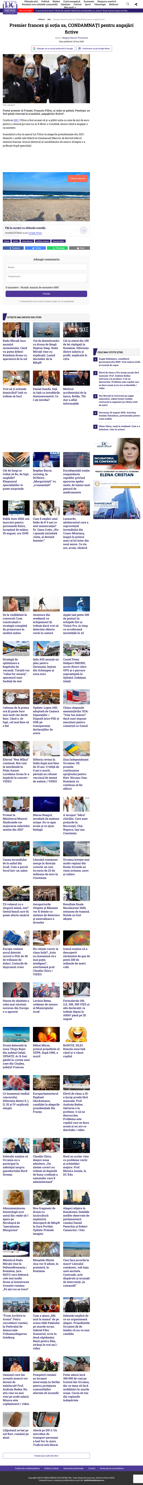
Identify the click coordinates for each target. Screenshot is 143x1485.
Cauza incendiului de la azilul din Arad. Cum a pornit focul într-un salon (15, 865)
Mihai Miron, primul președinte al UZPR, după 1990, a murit (46, 1050)
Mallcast (113, 4)
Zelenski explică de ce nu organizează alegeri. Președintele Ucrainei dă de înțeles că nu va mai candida (76, 1325)
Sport (88, 4)
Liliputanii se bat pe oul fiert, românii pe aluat (16, 1433)
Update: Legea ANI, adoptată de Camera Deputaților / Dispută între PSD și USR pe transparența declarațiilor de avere (46, 720)
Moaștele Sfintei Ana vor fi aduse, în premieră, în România (46, 1265)
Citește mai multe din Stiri (46, 1455)
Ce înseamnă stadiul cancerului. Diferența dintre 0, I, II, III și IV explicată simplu (16, 1101)
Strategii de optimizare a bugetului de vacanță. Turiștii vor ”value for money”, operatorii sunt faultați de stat (16, 670)
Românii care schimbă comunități (40, 4)
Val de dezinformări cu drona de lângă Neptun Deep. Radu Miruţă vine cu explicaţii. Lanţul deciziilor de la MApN (46, 351)
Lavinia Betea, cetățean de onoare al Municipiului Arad (45, 1006)
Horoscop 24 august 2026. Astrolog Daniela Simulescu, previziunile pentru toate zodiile (119, 415)
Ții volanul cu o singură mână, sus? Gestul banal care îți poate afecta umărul (16, 909)
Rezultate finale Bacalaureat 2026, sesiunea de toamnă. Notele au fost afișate (76, 911)
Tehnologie (100, 4)
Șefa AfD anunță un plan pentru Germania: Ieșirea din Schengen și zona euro (46, 666)
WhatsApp (59, 248)
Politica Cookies (51, 1468)
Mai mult (70, 7)
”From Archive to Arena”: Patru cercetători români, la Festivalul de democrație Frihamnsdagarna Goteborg (15, 1326)
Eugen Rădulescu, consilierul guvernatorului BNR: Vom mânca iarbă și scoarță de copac (119, 361)
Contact (91, 1468)
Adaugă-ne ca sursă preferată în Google (55, 48)
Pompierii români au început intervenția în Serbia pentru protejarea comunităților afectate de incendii (46, 1384)
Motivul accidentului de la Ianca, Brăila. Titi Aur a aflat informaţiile (74, 396)
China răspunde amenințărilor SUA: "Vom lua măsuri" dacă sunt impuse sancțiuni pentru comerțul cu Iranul (75, 717)
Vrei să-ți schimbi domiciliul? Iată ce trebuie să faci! (15, 392)
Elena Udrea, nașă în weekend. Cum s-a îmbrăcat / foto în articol (119, 428)
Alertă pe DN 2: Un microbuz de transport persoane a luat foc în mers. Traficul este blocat (45, 1437)
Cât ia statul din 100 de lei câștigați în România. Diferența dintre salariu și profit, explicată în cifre (76, 350)
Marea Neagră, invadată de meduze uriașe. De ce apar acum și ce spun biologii (46, 822)
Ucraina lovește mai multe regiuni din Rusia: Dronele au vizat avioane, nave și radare (76, 867)
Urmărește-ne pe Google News (96, 48)
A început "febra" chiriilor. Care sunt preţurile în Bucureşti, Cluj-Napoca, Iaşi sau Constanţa (75, 824)
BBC (16, 120)
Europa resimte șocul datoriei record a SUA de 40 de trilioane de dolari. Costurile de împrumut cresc (15, 958)
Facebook (15, 248)
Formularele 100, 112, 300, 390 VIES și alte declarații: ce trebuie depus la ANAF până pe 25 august (76, 1010)
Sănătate (65, 4)
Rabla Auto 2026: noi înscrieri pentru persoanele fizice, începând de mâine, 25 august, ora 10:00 (16, 526)
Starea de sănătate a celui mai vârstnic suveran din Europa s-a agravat (16, 1006)
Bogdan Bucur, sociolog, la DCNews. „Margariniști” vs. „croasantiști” (44, 478)
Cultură (78, 4)
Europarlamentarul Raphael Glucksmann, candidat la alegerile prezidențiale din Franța (46, 1102)
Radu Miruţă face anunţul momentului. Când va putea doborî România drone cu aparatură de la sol (15, 350)
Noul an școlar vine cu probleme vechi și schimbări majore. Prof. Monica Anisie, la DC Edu (76, 1165)
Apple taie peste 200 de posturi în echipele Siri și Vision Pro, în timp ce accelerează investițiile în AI (76, 624)
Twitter (37, 248)
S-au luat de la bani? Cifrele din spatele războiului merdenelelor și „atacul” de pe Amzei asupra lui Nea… (82, 10)
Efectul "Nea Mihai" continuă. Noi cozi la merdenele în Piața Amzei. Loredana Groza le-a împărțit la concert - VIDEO (16, 770)
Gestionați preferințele (73, 1468)
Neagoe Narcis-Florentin (75, 37)
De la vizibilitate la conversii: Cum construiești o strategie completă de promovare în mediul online (15, 624)
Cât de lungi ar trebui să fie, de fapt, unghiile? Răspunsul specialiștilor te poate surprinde (16, 479)
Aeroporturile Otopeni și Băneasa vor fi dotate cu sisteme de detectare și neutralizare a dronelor (46, 913)
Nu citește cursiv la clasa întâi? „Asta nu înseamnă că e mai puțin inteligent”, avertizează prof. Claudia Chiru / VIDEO (45, 961)
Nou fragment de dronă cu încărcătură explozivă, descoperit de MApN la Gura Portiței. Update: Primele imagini (46, 1220)
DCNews (10, 7)
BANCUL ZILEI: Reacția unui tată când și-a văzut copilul (74, 1050)
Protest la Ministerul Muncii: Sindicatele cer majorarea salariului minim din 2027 (16, 822)
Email (82, 248)
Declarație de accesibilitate (112, 1468)
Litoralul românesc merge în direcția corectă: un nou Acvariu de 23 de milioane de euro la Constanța (45, 869)
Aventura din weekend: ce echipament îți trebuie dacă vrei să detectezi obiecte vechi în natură (46, 624)
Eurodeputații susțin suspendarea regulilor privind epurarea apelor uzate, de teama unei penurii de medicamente (76, 481)
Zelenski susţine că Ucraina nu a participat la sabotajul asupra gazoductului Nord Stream (15, 1165)
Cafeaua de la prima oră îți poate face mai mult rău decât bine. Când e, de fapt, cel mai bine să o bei (16, 717)
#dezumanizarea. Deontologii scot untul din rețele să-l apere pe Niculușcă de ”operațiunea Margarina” (15, 1219)
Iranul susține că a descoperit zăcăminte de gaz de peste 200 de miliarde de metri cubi (76, 958)
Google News (35, 233)
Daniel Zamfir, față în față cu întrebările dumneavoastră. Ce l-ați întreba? (46, 394)
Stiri (49, 19)
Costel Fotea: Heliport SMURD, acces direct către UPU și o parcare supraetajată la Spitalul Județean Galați (74, 670)
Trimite (46, 293)
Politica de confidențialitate (27, 1468)
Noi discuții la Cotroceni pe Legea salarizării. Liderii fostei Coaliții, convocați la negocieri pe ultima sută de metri (118, 400)
